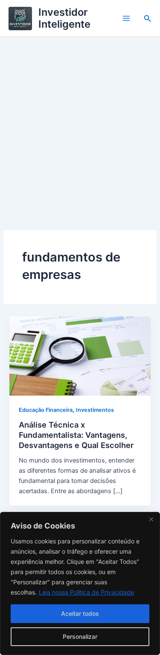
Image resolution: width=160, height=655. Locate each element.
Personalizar (80, 636)
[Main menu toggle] (126, 18)
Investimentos (95, 410)
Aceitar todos (80, 613)
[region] (80, 583)
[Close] (151, 519)
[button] (147, 18)
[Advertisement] (80, 121)
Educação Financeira (46, 410)
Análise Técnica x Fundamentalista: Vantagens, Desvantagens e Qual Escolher (76, 434)
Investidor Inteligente (64, 18)
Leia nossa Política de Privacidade (86, 592)
